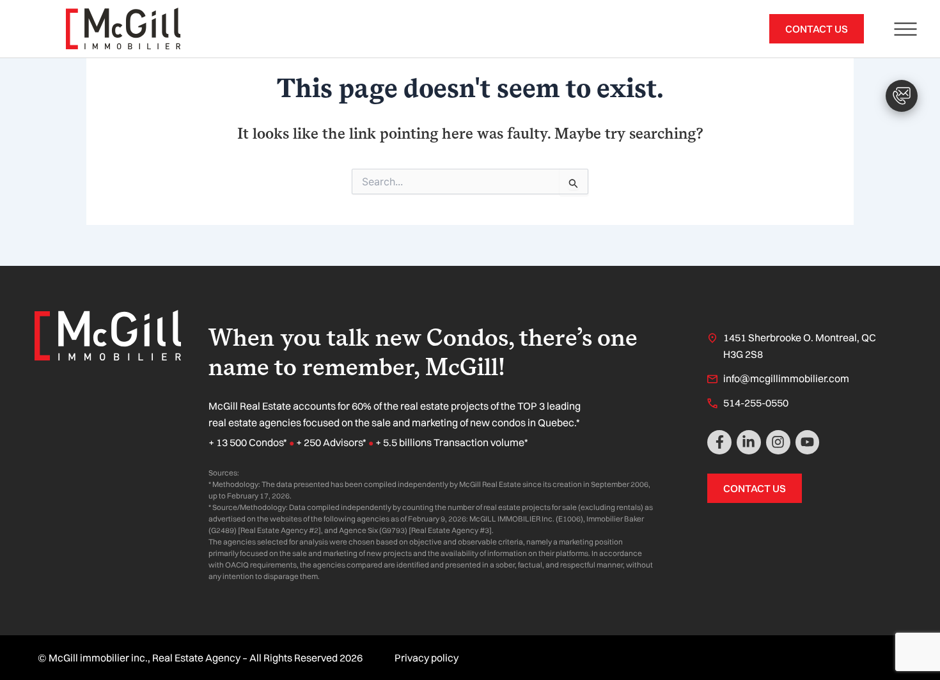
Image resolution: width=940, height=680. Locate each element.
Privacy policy (426, 657)
